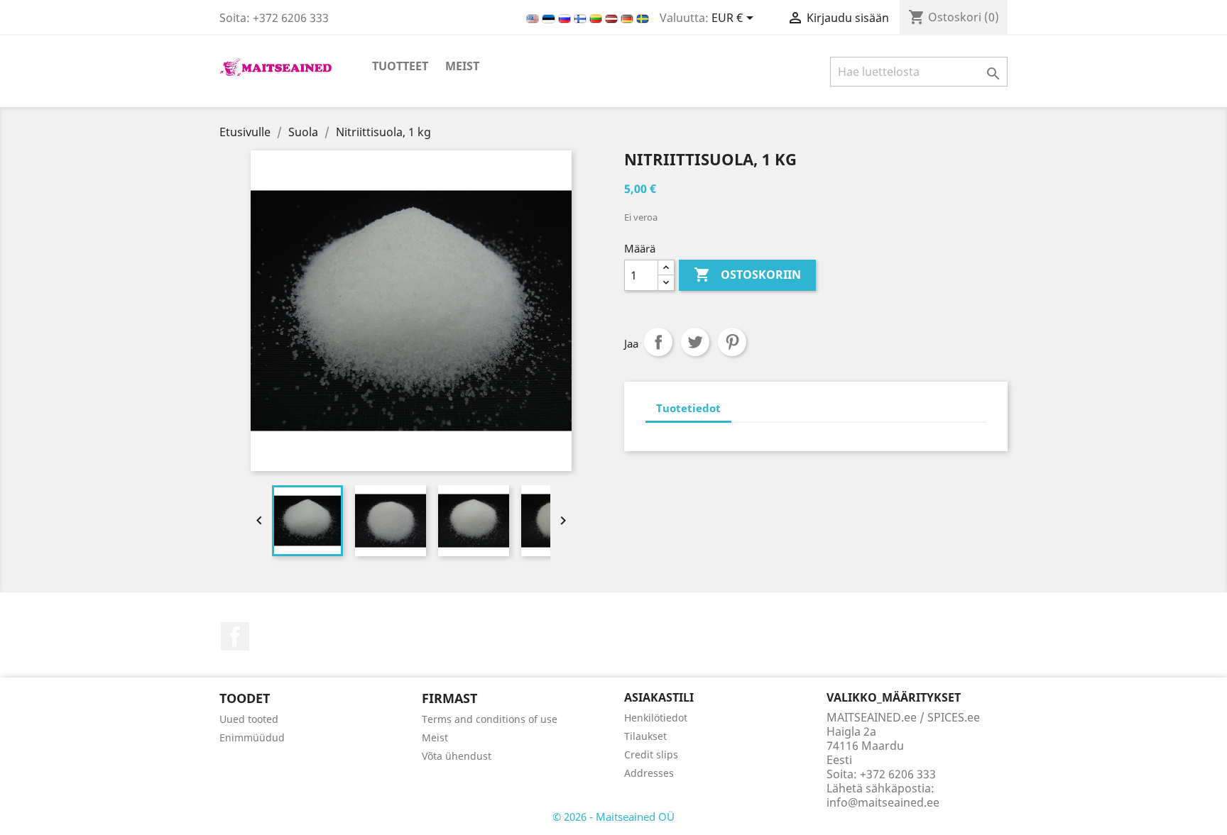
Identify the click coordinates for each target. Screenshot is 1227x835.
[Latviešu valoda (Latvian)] (613, 18)
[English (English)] (534, 18)
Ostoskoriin (747, 274)
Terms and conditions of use (489, 719)
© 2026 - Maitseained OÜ (613, 816)
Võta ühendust (456, 756)
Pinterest (732, 342)
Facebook (235, 636)
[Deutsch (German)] (628, 18)
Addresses (649, 773)
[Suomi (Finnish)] (581, 18)
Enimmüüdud (252, 737)
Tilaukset (645, 736)
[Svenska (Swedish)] (642, 18)
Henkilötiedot (655, 717)
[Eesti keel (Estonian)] (550, 18)
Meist (462, 66)
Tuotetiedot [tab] (688, 408)
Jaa (658, 342)
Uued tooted (248, 719)
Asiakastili (659, 697)
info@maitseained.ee (883, 802)
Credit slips (651, 754)
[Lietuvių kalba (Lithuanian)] (597, 18)
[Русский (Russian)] (566, 18)
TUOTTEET (400, 66)
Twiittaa (695, 342)
